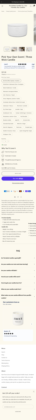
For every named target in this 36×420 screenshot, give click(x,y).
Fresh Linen (18, 127)
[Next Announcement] (34, 2)
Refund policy (5, 363)
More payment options (18, 183)
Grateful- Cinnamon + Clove (9, 130)
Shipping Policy (6, 366)
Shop (3, 355)
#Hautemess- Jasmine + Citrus (10, 116)
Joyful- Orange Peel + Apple (25, 130)
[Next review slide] (33, 66)
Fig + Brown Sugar (7, 109)
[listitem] (18, 1)
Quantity (4, 138)
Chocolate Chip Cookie (8, 123)
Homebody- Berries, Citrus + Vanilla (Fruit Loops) (14, 102)
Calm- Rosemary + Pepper (9, 95)
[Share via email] (21, 197)
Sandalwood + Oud (7, 113)
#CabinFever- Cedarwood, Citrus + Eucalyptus (13, 84)
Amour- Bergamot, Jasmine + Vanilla (11, 98)
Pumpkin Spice (28, 127)
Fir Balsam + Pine (7, 134)
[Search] (30, 6)
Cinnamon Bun (26, 120)
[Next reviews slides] (31, 324)
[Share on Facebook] (15, 197)
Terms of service (6, 360)
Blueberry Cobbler (7, 120)
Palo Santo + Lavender (22, 105)
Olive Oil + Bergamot (7, 127)
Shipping (3, 74)
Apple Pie (17, 120)
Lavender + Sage (19, 109)
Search (3, 352)
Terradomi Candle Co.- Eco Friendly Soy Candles (18, 6)
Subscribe (18, 411)
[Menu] (2, 6)
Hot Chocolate (24, 116)
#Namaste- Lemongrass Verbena (10, 91)
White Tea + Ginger (21, 123)
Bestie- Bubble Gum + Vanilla (9, 88)
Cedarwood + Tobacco (8, 105)
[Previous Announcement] (2, 2)
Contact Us (4, 357)
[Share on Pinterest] (18, 197)
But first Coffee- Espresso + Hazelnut (11, 80)
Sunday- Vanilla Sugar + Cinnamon (23, 113)
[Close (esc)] (33, 391)
